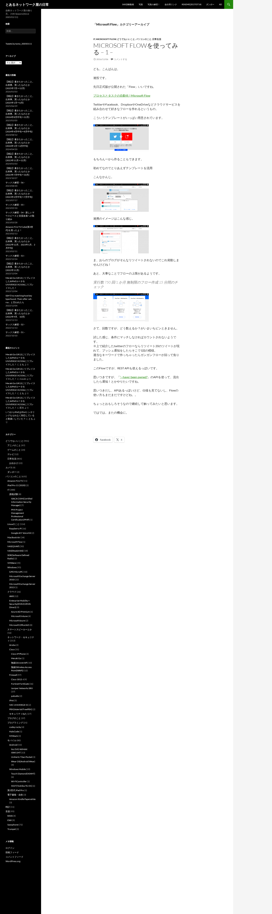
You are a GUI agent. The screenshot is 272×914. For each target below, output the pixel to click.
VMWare (11, 563)
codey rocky (15, 727)
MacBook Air (13, 537)
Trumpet (11, 829)
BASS (10, 815)
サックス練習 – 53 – (15, 255)
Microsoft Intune (19, 616)
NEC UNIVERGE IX (18, 704)
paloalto (15, 696)
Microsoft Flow (106, 39)
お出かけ (13, 463)
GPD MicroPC (16, 571)
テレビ (10, 454)
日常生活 (156, 39)
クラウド (11, 591)
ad (220, 4)
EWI (9, 820)
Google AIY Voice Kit (21, 533)
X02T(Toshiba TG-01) (21, 785)
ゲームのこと (14, 449)
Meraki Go (16, 658)
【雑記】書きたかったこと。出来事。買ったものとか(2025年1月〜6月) (20, 99)
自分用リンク (171, 4)
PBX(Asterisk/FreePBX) (20, 709)
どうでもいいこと (126, 39)
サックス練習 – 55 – (15, 204)
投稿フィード (12, 852)
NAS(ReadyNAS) (15, 550)
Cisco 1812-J (17, 679)
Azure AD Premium (20, 611)
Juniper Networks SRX (22, 688)
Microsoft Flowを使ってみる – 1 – (135, 49)
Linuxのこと (13, 524)
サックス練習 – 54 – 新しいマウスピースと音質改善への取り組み (20, 216)
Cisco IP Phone (18, 653)
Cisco (12, 649)
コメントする (120, 59)
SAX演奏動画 (128, 4)
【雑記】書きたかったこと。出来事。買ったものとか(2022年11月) (20, 267)
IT (94, 39)
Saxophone (12, 824)
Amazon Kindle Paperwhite (22, 799)
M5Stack (13, 736)
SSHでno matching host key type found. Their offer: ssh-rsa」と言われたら (19, 299)
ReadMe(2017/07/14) (191, 4)
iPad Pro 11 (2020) (16, 485)
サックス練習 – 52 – (15, 324)
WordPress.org (13, 861)
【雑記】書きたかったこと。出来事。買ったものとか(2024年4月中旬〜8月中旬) (20, 128)
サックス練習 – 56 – (15, 182)
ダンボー (210, 4)
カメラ (9, 467)
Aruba (12, 645)
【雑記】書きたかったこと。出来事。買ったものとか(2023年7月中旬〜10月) (20, 171)
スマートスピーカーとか (19, 629)
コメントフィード (14, 856)
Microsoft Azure (17, 620)
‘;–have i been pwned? (133, 377)
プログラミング (15, 722)
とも (22, 364)
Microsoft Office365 (19, 625)
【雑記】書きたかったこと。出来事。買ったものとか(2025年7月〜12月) (20, 85)
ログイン (10, 848)
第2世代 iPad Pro (15, 790)
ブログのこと (14, 718)
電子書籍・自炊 (15, 794)
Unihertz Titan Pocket (21, 757)
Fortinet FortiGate (20, 683)
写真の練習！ (154, 4)
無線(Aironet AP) (19, 662)
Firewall (13, 675)
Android (13, 744)
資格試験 (13, 494)
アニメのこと (14, 445)
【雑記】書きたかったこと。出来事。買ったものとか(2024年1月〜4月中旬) (20, 142)
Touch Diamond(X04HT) (23, 773)
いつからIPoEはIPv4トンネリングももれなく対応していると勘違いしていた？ (20, 415)
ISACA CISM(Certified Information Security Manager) (21, 502)
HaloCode (14, 731)
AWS (11, 596)
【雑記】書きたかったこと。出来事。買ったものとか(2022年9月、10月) (20, 313)
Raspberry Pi (15, 528)
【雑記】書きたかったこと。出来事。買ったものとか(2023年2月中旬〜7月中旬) (20, 193)
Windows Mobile (17, 769)
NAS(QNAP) (13, 546)
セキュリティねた (18, 713)
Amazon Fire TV (15, 480)
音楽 (8, 811)
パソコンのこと (143, 39)
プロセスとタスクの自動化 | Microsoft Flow (121, 95)
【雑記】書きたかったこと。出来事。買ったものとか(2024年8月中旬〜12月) (20, 113)
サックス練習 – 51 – (15, 332)
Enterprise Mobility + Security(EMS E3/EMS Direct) (20, 604)
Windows (12, 567)
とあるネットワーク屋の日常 (27, 4)
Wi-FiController (19, 781)
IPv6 (11, 700)
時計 (8, 807)
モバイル (11, 740)
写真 (141, 4)
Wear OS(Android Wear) (23, 761)
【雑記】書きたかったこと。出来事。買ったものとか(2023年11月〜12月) (20, 157)
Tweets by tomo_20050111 (19, 43)
